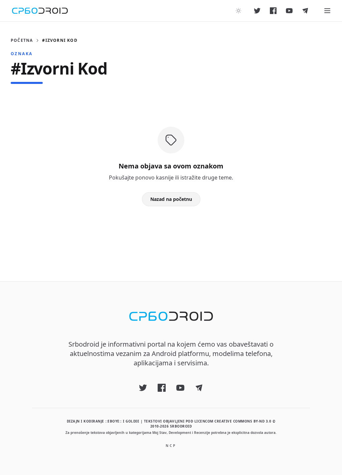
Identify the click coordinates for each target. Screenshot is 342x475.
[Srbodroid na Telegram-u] (305, 10)
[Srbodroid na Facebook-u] (273, 10)
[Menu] (327, 10)
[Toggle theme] (238, 11)
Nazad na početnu (171, 199)
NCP (171, 445)
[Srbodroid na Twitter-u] (257, 10)
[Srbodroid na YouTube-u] (289, 10)
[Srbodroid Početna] (40, 10)
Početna (22, 40)
